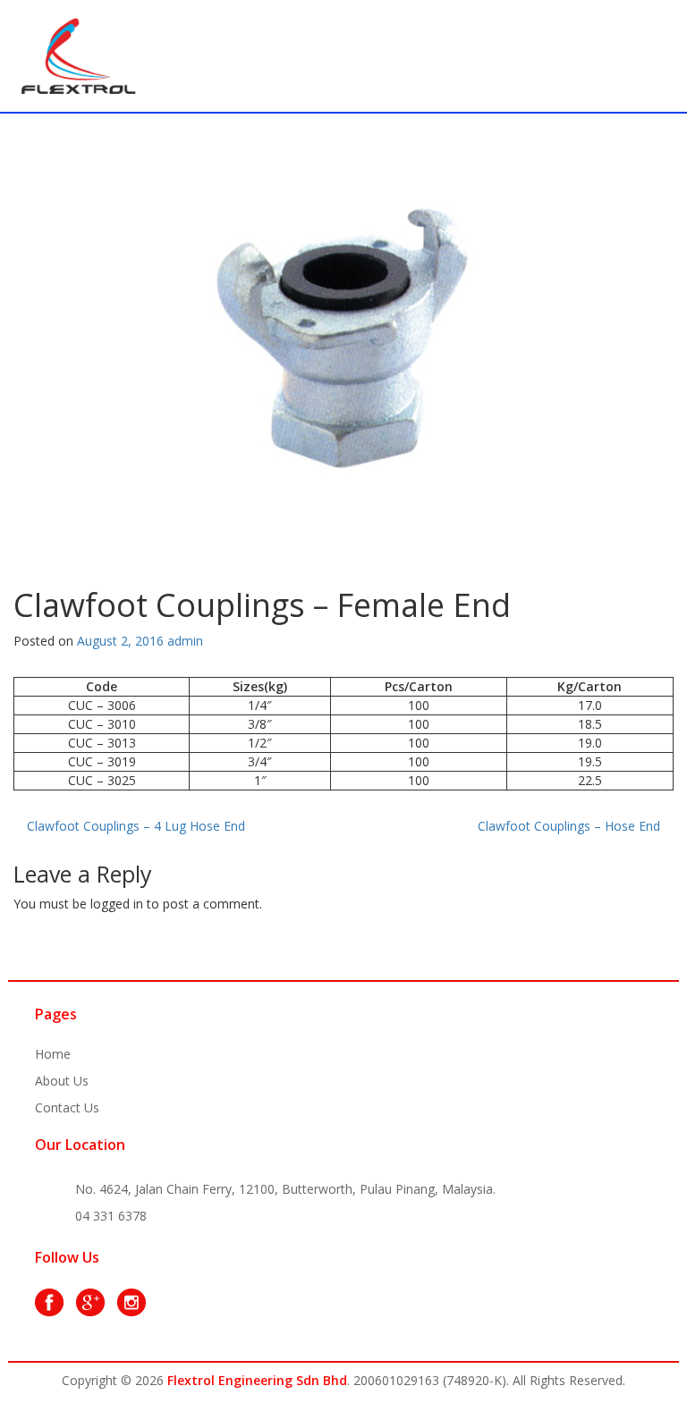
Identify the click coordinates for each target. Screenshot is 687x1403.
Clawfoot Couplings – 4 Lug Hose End (136, 825)
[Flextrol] (78, 54)
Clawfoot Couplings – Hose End (569, 825)
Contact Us (67, 1107)
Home (53, 1053)
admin (185, 640)
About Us (62, 1080)
